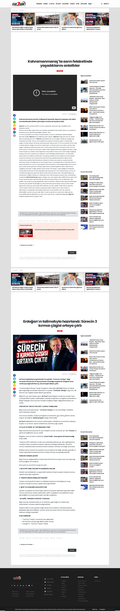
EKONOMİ (65, 4)
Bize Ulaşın (49, 594)
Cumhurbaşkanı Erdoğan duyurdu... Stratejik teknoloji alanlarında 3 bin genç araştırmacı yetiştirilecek (97, 90)
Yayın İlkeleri (15, 594)
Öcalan (72, 431)
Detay (95, 609)
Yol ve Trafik (81, 583)
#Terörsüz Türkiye (37, 538)
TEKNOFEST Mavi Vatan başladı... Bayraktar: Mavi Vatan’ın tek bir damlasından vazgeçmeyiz (97, 100)
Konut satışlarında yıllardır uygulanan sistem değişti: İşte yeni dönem (96, 219)
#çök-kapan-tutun (55, 221)
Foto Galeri (50, 579)
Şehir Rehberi (81, 599)
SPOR (77, 4)
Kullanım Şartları (30, 591)
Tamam (102, 609)
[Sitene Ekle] (33, 585)
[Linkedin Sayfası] (24, 585)
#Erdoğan (22, 538)
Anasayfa (15, 10)
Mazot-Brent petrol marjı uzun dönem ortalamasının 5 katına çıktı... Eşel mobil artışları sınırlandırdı (97, 110)
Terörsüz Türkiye (46, 410)
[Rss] (27, 585)
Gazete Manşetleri (83, 601)
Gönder (72, 252)
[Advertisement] (115, 32)
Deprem (22, 126)
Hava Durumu (82, 581)
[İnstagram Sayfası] (18, 585)
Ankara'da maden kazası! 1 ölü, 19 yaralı (97, 81)
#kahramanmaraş (24, 221)
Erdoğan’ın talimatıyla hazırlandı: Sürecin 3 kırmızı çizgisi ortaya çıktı (97, 184)
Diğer (90, 4)
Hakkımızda (15, 591)
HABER (45, 4)
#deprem (39, 221)
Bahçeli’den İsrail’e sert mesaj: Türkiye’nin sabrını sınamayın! (97, 127)
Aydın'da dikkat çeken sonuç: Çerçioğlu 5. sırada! (96, 204)
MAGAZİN (84, 4)
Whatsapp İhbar (30, 594)
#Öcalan (46, 538)
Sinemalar (81, 594)
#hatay (33, 221)
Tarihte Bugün (82, 592)
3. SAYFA (51, 4)
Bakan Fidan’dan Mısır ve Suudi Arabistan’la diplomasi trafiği (96, 134)
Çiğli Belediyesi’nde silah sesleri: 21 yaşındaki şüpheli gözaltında (96, 191)
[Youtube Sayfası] (21, 585)
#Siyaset (52, 538)
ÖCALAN (22, 427)
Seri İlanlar (81, 596)
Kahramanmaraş (31, 177)
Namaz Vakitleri (82, 585)
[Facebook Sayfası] (13, 585)
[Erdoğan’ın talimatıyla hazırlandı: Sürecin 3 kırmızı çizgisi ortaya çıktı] (45, 353)
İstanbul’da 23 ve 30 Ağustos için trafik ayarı (96, 141)
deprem (32, 137)
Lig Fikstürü (81, 590)
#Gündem (59, 538)
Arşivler (49, 588)
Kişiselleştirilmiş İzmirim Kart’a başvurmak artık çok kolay (96, 227)
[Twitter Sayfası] (15, 585)
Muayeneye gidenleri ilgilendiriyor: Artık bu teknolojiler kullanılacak (96, 211)
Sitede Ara (97, 581)
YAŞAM (72, 4)
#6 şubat (45, 221)
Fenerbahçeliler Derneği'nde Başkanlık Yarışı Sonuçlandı (96, 177)
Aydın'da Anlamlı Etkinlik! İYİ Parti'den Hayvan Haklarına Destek (97, 198)
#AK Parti (28, 538)
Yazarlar (49, 585)
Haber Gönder (29, 596)
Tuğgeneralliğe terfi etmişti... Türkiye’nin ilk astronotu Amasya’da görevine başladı (96, 119)
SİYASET (58, 4)
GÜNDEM (39, 4)
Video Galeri (50, 582)
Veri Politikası (15, 596)
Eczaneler (80, 587)
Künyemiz (49, 591)
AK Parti (60, 388)
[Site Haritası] (30, 585)
